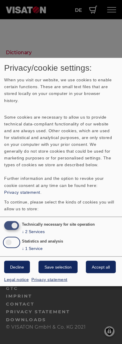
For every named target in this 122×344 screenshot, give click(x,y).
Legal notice (16, 279)
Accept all (101, 267)
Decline (17, 267)
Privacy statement (22, 192)
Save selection (58, 267)
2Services (33, 231)
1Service (32, 248)
